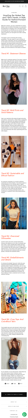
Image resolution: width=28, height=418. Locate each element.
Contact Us (13, 410)
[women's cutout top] (14, 167)
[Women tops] (14, 369)
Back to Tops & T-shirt (15, 394)
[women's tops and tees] (14, 229)
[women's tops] (14, 104)
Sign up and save (13, 406)
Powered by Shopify (14, 416)
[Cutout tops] (14, 312)
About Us (14, 401)
